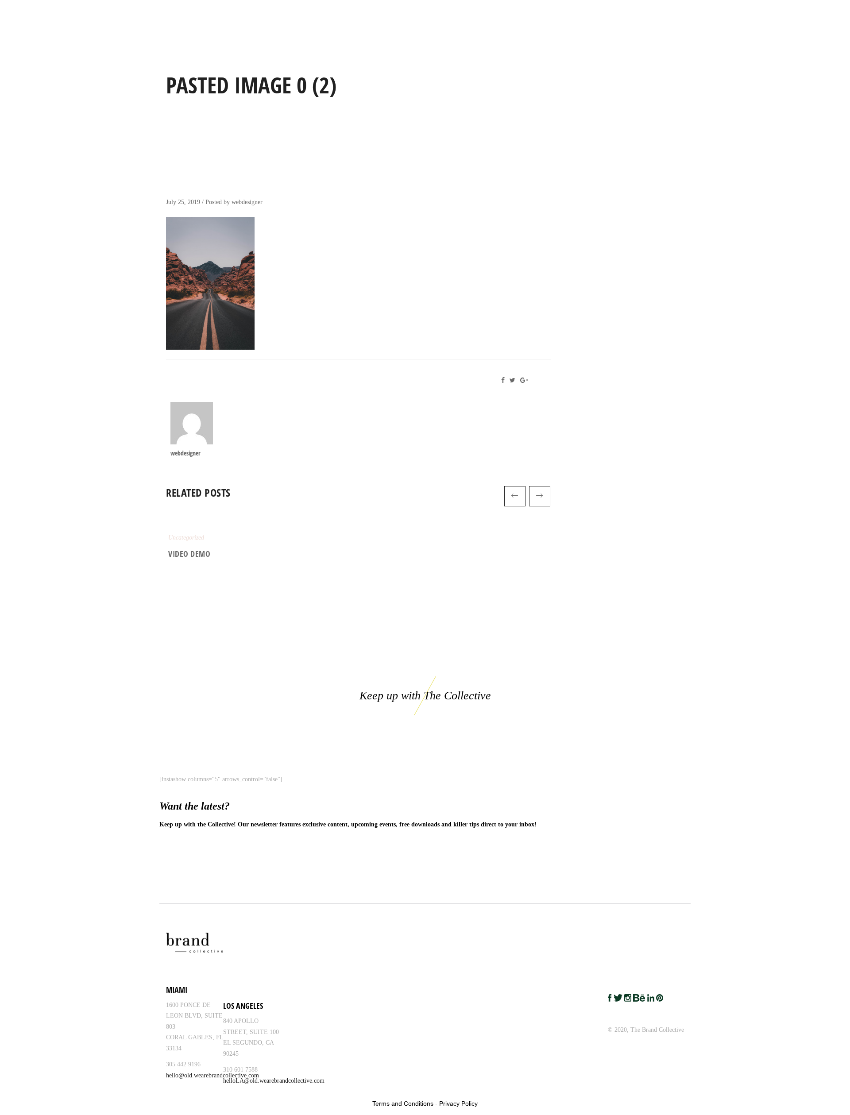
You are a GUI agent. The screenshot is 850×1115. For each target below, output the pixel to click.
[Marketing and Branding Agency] (50, 13)
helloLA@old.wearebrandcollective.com (274, 1080)
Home (555, 12)
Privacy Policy (458, 1103)
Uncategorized (186, 537)
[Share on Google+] (525, 380)
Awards (753, 12)
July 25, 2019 (183, 202)
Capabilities (633, 12)
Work (589, 12)
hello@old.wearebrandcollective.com (212, 1075)
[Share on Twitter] (514, 380)
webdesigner (247, 202)
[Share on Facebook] (505, 380)
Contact (827, 12)
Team (676, 12)
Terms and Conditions (402, 1103)
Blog (789, 12)
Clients (713, 12)
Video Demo (189, 553)
